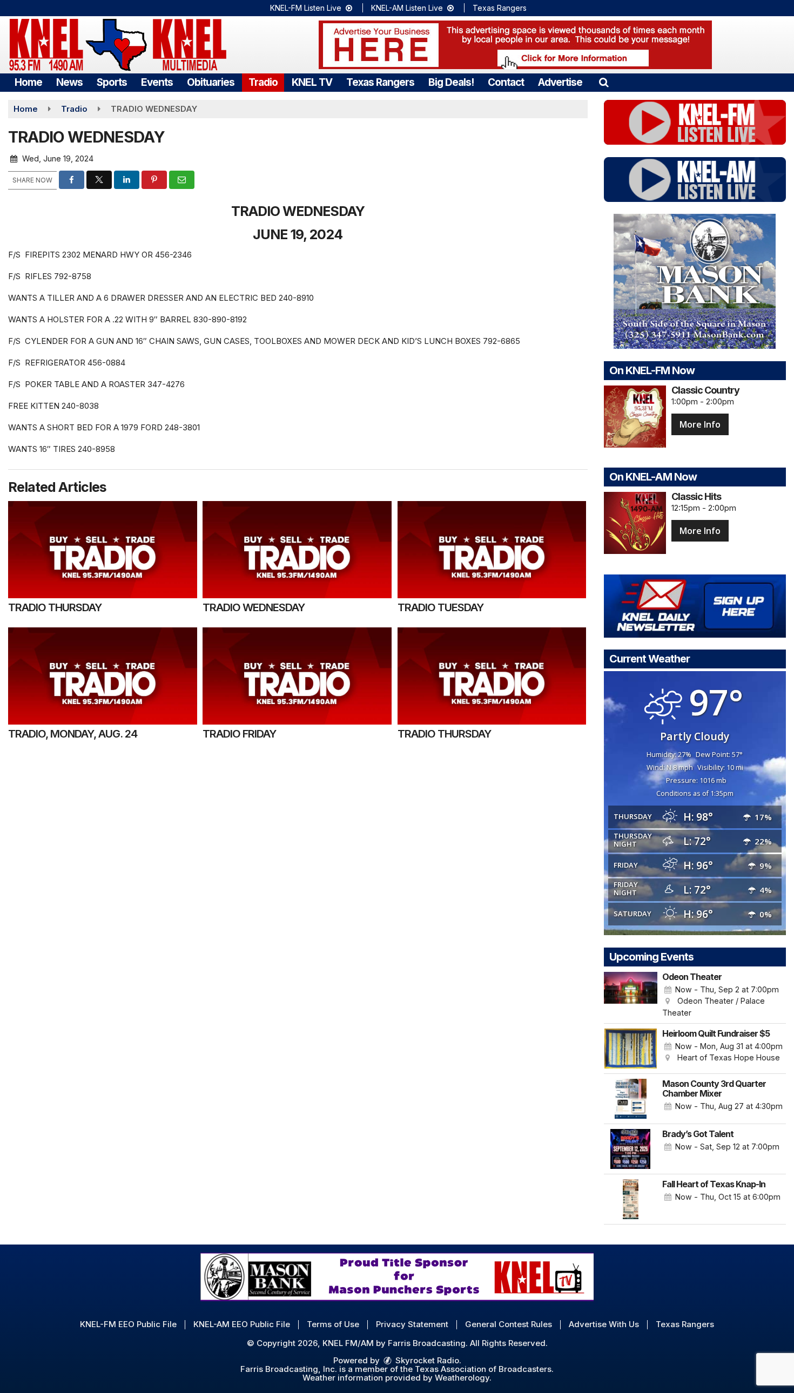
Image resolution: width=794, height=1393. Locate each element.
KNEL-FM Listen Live (307, 7)
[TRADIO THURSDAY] (102, 549)
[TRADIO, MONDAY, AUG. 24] (102, 676)
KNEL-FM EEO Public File (128, 1324)
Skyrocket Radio (426, 1360)
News (69, 82)
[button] (603, 82)
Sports (112, 82)
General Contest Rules (508, 1324)
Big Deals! (451, 82)
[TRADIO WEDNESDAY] (297, 549)
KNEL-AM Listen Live (408, 7)
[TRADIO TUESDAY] (492, 549)
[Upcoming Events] (631, 995)
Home (28, 82)
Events (157, 82)
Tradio (263, 82)
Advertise (560, 82)
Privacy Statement (412, 1324)
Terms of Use (333, 1324)
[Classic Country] (635, 417)
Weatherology (462, 1377)
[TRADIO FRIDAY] (297, 676)
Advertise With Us (604, 1324)
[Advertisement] (515, 45)
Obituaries (210, 82)
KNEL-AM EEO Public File (241, 1324)
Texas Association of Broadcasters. (484, 1369)
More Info (700, 424)
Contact (506, 82)
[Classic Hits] (635, 523)
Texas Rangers (500, 7)
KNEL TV (312, 82)
